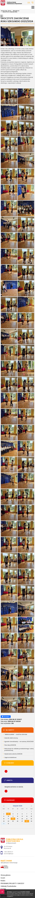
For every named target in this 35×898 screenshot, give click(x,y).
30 (3, 823)
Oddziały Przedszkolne (8, 886)
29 (31, 821)
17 (8, 818)
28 (26, 821)
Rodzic (3, 881)
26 (17, 821)
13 (22, 816)
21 (26, 818)
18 (12, 818)
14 (26, 816)
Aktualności (15, 10)
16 (3, 818)
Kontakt (3, 889)
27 (22, 821)
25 (13, 821)
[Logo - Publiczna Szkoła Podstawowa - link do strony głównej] (12, 3)
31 (8, 823)
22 (31, 818)
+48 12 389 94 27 (32, 3)
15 (31, 816)
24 (8, 821)
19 (17, 818)
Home (9, 10)
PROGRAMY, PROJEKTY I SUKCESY (12, 883)
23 (3, 821)
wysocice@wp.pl (29, 3)
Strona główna (5, 875)
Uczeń (3, 878)
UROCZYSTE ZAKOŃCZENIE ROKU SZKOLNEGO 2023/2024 (17, 20)
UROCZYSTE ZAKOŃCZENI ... (9, 12)
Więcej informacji (6, 771)
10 (8, 816)
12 (17, 816)
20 (22, 818)
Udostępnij (6, 716)
